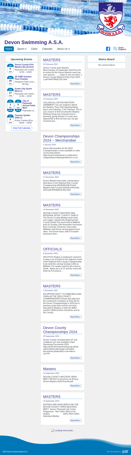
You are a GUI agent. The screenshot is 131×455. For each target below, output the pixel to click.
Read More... (75, 84)
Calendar (47, 48)
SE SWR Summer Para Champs (23, 78)
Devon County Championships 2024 (60, 330)
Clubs (34, 48)
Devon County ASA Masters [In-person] (24, 66)
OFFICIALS (52, 249)
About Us (62, 48)
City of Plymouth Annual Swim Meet (29, 104)
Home (9, 48)
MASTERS (52, 60)
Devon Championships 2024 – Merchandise (61, 138)
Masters (49, 369)
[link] (21, 68)
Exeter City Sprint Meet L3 (23, 90)
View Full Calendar (21, 128)
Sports (20, 48)
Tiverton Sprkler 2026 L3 (22, 116)
